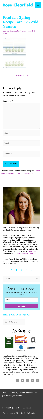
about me (32, 251)
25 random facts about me (26, 253)
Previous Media (21, 76)
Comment (8, 101)
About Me (14, 413)
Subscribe (21, 306)
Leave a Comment (10, 31)
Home (5, 413)
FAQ (23, 413)
